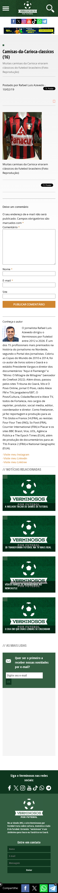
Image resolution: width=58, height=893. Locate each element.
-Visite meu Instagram (16, 454)
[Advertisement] (29, 723)
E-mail (8, 280)
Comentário (11, 227)
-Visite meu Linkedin (15, 458)
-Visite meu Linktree (15, 462)
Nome (7, 269)
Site (5, 292)
